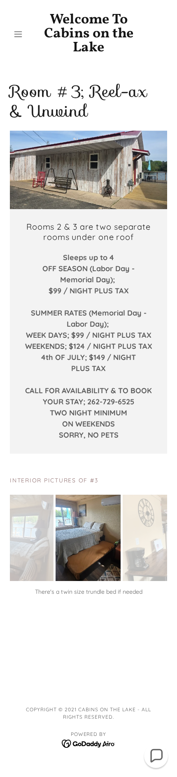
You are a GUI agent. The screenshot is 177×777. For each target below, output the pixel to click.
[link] (88, 34)
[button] (21, 34)
